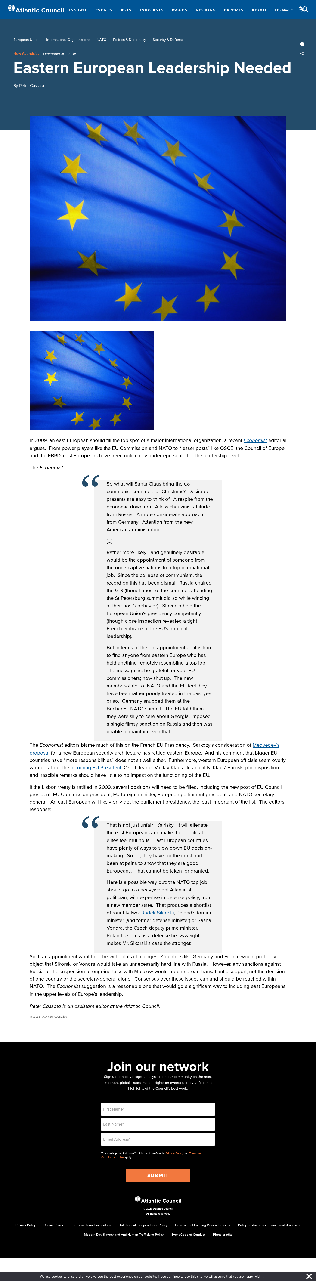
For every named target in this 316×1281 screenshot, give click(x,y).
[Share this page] (302, 53)
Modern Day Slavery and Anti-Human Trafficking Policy (124, 1234)
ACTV (126, 10)
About (259, 10)
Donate (284, 10)
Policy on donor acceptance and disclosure (269, 1225)
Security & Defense (168, 39)
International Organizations (68, 39)
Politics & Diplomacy (129, 39)
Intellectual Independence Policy (143, 1225)
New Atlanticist (26, 53)
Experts (233, 10)
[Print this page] (302, 43)
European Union (26, 39)
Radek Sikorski (157, 912)
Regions (205, 10)
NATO (101, 39)
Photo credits (222, 1234)
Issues (179, 10)
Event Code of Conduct (188, 1234)
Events (103, 10)
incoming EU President (96, 767)
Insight (78, 10)
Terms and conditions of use (91, 1225)
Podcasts (152, 10)
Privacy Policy (174, 1153)
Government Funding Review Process (202, 1225)
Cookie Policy (53, 1225)
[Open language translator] (302, 9)
